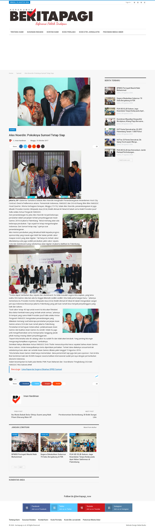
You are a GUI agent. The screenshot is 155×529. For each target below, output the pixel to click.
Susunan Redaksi (35, 32)
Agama (14, 434)
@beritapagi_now (82, 496)
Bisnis (72, 434)
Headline (44, 434)
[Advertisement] (77, 53)
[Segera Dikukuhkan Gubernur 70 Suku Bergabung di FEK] (54, 442)
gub (15, 379)
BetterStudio (141, 525)
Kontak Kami (53, 32)
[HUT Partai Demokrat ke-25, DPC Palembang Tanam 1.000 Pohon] (110, 132)
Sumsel (12, 130)
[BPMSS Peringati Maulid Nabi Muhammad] (25, 442)
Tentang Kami (16, 32)
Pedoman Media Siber (113, 32)
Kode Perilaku (69, 32)
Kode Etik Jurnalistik (89, 32)
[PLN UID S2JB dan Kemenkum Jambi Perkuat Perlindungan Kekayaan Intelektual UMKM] (110, 153)
